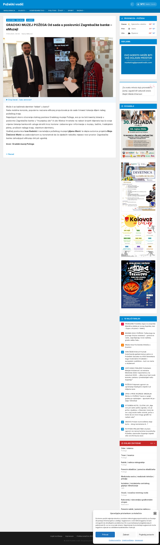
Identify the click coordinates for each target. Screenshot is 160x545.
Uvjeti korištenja (128, 540)
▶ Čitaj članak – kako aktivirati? (19, 100)
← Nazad (10, 154)
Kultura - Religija (15, 20)
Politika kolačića (115, 540)
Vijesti (22, 10)
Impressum (139, 540)
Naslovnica (9, 10)
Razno (80, 10)
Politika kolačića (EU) (85, 536)
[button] (155, 513)
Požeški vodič (13, 4)
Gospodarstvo (37, 10)
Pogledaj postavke (146, 535)
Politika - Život (56, 10)
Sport (71, 10)
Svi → (152, 443)
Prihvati (105, 535)
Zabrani (126, 535)
